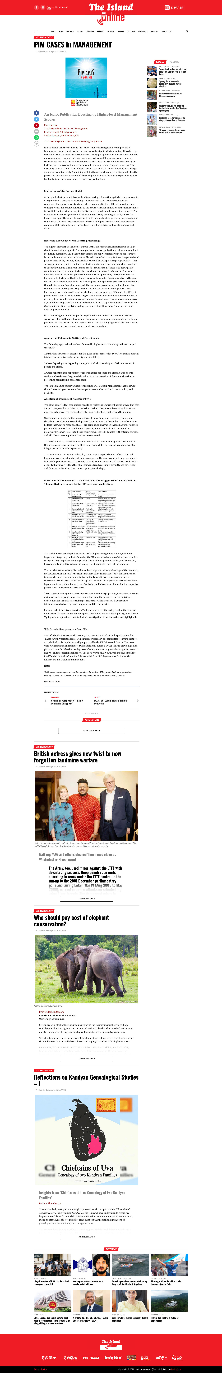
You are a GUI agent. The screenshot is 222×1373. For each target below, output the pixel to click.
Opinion (100, 31)
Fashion (121, 31)
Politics (131, 31)
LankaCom (176, 1369)
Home (53, 31)
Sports (80, 31)
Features (69, 31)
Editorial (111, 31)
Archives (154, 31)
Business (90, 31)
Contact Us (166, 31)
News (61, 31)
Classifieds (142, 31)
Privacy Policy (40, 1369)
